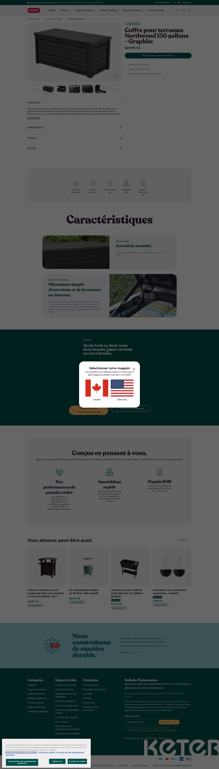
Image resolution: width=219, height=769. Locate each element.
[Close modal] (134, 368)
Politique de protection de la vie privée (21, 752)
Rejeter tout (57, 761)
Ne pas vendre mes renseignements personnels (22, 762)
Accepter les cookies (77, 761)
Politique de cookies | (47, 752)
